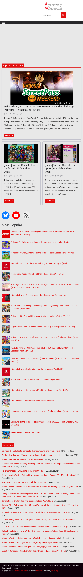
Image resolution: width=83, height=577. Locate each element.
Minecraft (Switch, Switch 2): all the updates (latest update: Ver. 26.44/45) (42, 253)
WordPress (39, 571)
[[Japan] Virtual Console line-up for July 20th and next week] (21, 153)
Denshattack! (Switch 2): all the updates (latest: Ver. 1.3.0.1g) (27, 501)
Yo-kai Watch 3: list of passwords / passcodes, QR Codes (35, 379)
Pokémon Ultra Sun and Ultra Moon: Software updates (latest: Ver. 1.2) (40, 316)
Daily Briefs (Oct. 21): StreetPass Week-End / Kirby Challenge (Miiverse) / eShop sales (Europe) (39, 108)
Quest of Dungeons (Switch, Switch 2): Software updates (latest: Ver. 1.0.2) (34, 551)
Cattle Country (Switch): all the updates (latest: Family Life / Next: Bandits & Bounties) (38, 519)
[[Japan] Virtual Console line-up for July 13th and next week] (62, 153)
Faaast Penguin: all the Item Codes (25, 432)
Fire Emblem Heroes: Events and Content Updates (32, 401)
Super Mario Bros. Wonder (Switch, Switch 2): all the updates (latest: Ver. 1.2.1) (44, 411)
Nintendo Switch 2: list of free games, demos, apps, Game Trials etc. (31, 547)
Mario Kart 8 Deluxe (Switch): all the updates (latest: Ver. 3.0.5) (37, 274)
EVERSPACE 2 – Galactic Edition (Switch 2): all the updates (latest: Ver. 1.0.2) (34, 527)
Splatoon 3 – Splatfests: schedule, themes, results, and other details (40, 242)
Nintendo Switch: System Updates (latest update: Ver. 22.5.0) (37, 369)
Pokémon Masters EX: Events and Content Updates (23, 471)
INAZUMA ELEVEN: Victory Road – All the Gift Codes (24, 482)
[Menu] (3, 22)
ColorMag (54, 571)
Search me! (63, 15)
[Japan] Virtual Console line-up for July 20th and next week (20, 168)
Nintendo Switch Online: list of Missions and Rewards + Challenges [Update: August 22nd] (40, 486)
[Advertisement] (41, 40)
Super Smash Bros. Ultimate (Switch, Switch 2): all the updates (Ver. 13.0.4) (43, 327)
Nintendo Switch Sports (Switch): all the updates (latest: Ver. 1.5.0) (39, 390)
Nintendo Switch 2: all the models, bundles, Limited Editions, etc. (38, 295)
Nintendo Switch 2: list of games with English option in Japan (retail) (31, 538)
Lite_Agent (21, 114)
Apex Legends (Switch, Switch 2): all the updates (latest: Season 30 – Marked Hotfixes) (39, 475)
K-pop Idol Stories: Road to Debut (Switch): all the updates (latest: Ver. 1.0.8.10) (35, 512)
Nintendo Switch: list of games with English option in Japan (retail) (39, 263)
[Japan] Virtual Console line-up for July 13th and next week (61, 168)
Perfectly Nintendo (20, 571)
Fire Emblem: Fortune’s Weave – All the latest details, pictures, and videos (33, 455)
